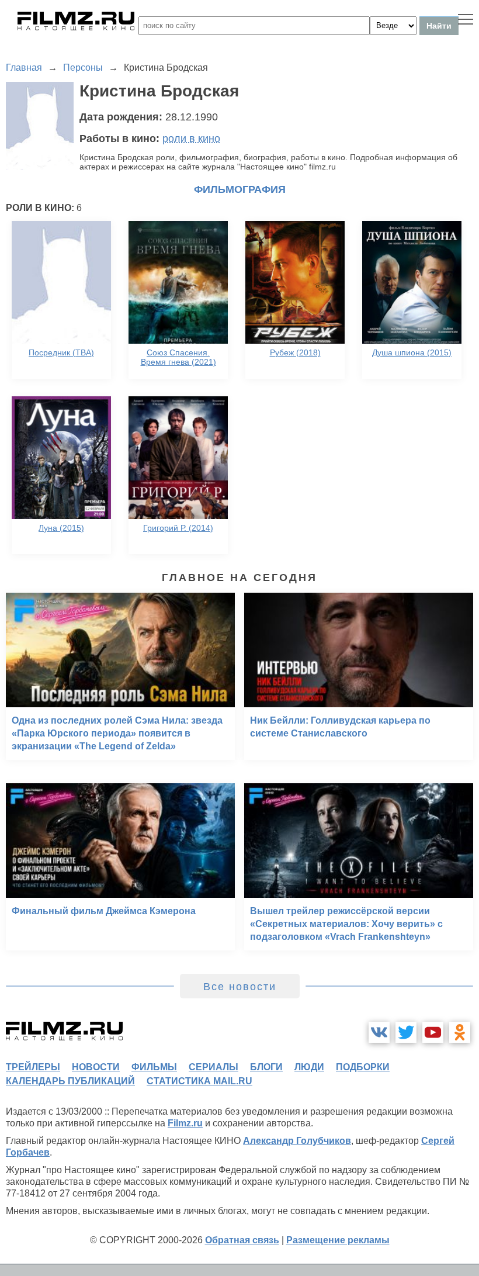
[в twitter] (405, 1032)
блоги (266, 1067)
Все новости (239, 987)
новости (96, 1067)
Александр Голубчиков (297, 1141)
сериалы (213, 1067)
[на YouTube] (432, 1032)
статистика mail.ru (199, 1081)
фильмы (154, 1067)
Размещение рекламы (338, 1240)
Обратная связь (242, 1240)
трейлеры (33, 1067)
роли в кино (191, 138)
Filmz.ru (185, 1123)
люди (309, 1067)
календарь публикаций (70, 1081)
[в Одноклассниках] (459, 1032)
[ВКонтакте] (379, 1032)
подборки (363, 1067)
